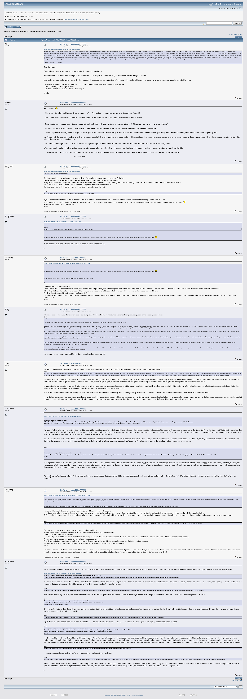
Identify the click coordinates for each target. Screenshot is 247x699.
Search (16, 26)
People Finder (36, 31)
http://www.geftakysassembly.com (77, 19)
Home (10, 26)
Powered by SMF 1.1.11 (111, 695)
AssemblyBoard (9, 31)
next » (240, 34)
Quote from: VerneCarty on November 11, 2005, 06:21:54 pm (62, 573)
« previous (233, 34)
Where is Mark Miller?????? (51, 31)
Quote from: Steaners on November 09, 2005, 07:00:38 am (62, 49)
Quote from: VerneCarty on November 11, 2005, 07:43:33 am (62, 416)
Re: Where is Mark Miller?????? (73, 44)
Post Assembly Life (23, 31)
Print (239, 37)
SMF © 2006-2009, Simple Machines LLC (131, 695)
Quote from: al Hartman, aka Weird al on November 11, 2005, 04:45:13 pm (67, 495)
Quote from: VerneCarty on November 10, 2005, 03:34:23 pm (62, 221)
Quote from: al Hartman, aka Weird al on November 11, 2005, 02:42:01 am (67, 263)
